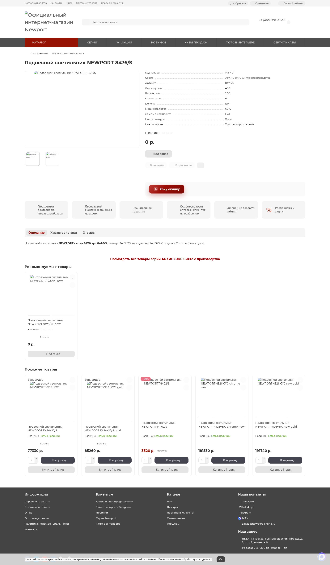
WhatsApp (246, 507)
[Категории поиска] (85, 22)
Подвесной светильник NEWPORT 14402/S (158, 424)
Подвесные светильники (68, 53)
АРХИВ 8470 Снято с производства (248, 77)
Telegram (245, 512)
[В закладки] (73, 277)
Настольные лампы (180, 512)
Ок (220, 559)
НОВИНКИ (158, 42)
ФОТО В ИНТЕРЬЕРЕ (240, 42)
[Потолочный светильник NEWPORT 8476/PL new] (51, 294)
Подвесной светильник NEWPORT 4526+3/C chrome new (221, 424)
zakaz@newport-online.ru (258, 523)
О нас (69, 3)
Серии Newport (106, 518)
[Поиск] (245, 22)
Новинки (102, 512)
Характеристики (63, 232)
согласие (172, 559)
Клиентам (104, 494)
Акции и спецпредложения (114, 501)
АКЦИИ (126, 42)
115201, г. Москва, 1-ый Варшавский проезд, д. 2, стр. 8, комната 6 (272, 540)
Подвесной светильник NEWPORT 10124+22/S (44, 428)
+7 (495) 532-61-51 (272, 20)
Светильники (39, 53)
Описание (36, 232)
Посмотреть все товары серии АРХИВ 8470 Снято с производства (165, 259)
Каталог (174, 494)
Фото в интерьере (108, 523)
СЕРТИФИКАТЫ (284, 42)
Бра (169, 501)
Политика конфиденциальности (47, 523)
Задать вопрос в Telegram (113, 507)
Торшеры (173, 523)
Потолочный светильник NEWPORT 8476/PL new (45, 322)
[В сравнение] (73, 285)
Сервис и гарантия (112, 3)
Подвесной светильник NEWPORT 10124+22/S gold (103, 428)
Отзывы (89, 232)
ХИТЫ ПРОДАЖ (196, 42)
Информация (36, 494)
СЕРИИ (92, 42)
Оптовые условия (86, 3)
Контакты (56, 3)
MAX (245, 518)
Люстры (172, 507)
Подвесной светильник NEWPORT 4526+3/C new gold (276, 424)
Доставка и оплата (36, 3)
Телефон (248, 501)
